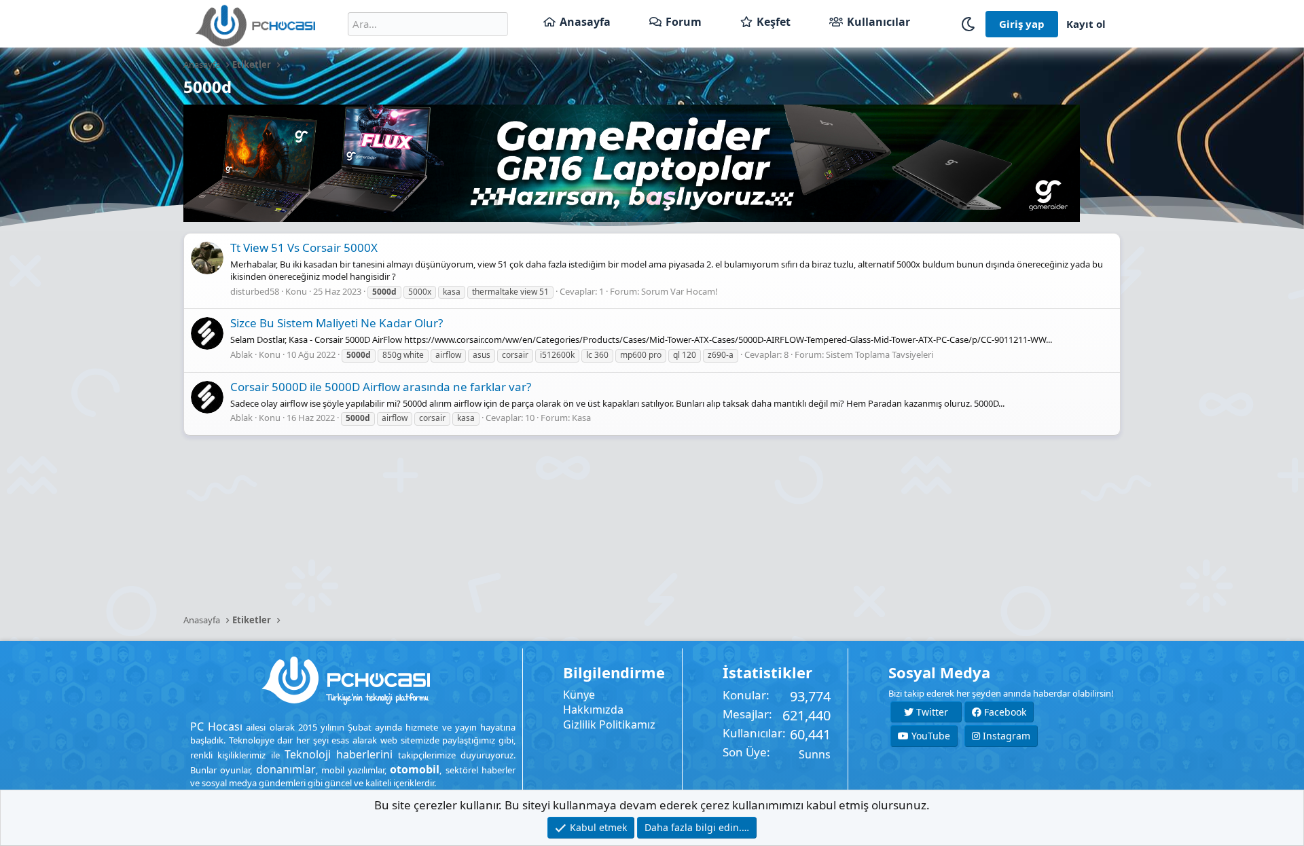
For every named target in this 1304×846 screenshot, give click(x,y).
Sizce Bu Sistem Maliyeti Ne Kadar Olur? (336, 323)
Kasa (581, 417)
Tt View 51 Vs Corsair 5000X (304, 247)
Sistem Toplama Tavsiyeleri (879, 354)
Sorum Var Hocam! (679, 291)
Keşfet (774, 21)
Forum (684, 21)
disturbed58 (254, 291)
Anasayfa (585, 21)
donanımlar (286, 769)
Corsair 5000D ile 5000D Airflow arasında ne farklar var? (380, 386)
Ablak (241, 354)
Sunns (815, 754)
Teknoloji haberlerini (339, 754)
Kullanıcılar (878, 21)
